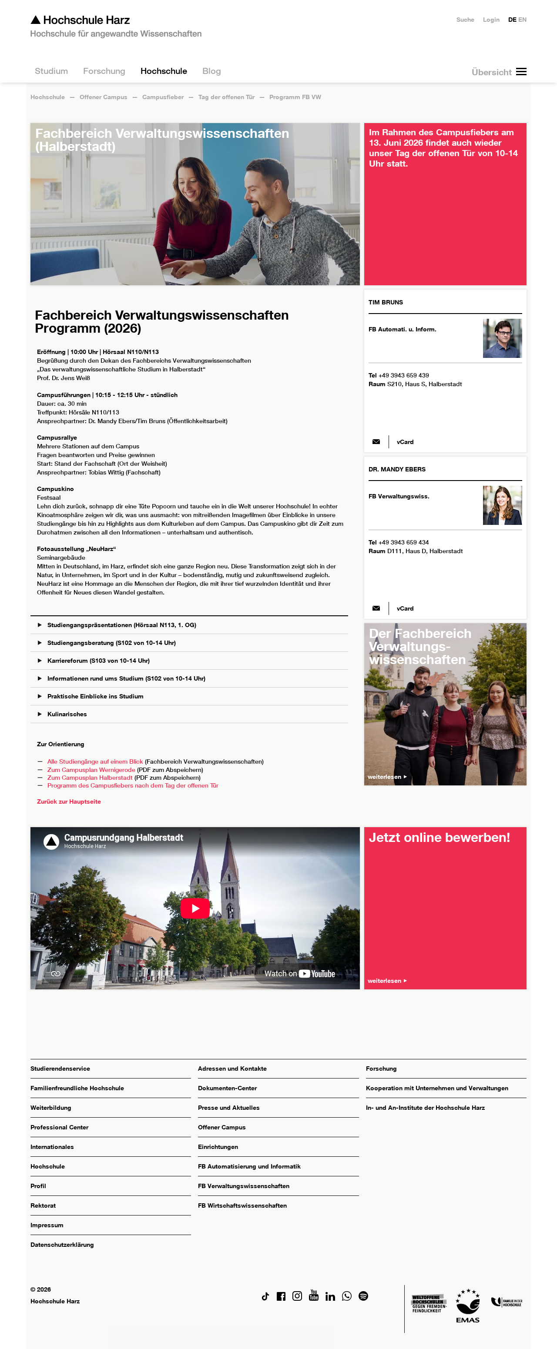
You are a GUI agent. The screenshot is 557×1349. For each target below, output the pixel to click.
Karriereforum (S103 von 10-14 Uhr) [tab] (98, 660)
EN (522, 19)
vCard (405, 441)
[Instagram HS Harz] (297, 1298)
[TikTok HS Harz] (265, 1298)
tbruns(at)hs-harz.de (376, 441)
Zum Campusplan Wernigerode (91, 770)
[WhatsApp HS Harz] (347, 1298)
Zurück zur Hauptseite (69, 801)
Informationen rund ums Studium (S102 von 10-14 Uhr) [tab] (125, 678)
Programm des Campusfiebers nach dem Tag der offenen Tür (132, 785)
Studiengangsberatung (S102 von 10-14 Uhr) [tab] (111, 642)
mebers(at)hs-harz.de (376, 608)
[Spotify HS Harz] (363, 1298)
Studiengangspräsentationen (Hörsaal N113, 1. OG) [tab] (121, 624)
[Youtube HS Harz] (314, 1298)
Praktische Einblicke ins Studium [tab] (95, 696)
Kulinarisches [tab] (66, 714)
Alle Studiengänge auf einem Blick (95, 761)
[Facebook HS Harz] (281, 1298)
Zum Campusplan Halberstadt (90, 777)
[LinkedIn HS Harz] (330, 1298)
